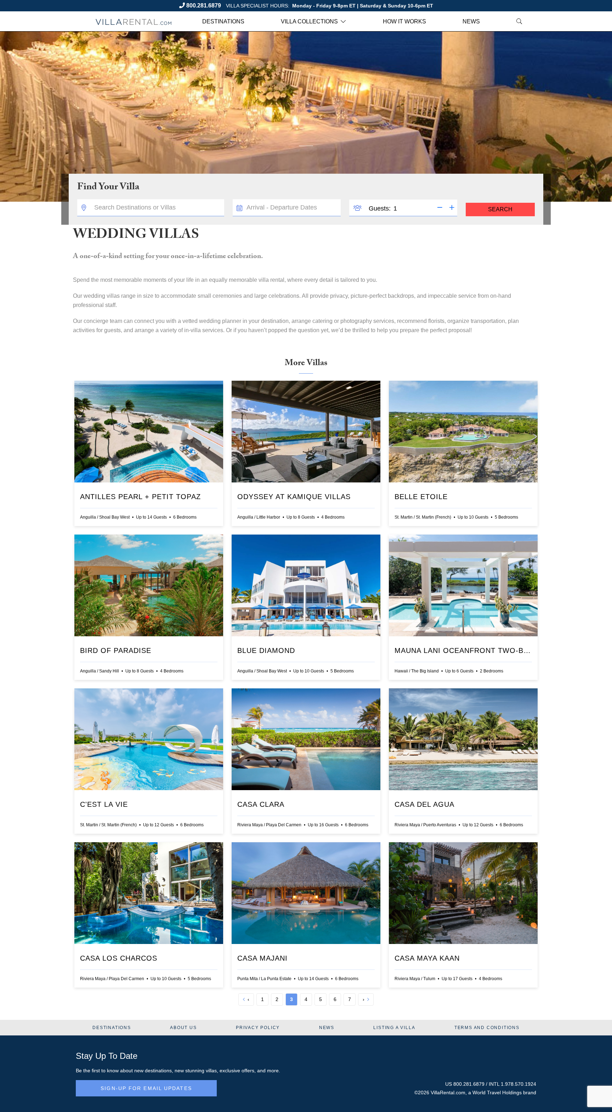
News (471, 21)
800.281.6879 (203, 5)
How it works (404, 21)
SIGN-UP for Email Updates (146, 1088)
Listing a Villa (394, 1027)
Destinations (223, 21)
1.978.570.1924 (518, 1084)
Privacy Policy (258, 1027)
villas (211, 1070)
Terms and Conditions (487, 1027)
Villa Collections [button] (309, 21)
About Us (183, 1027)
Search (500, 209)
